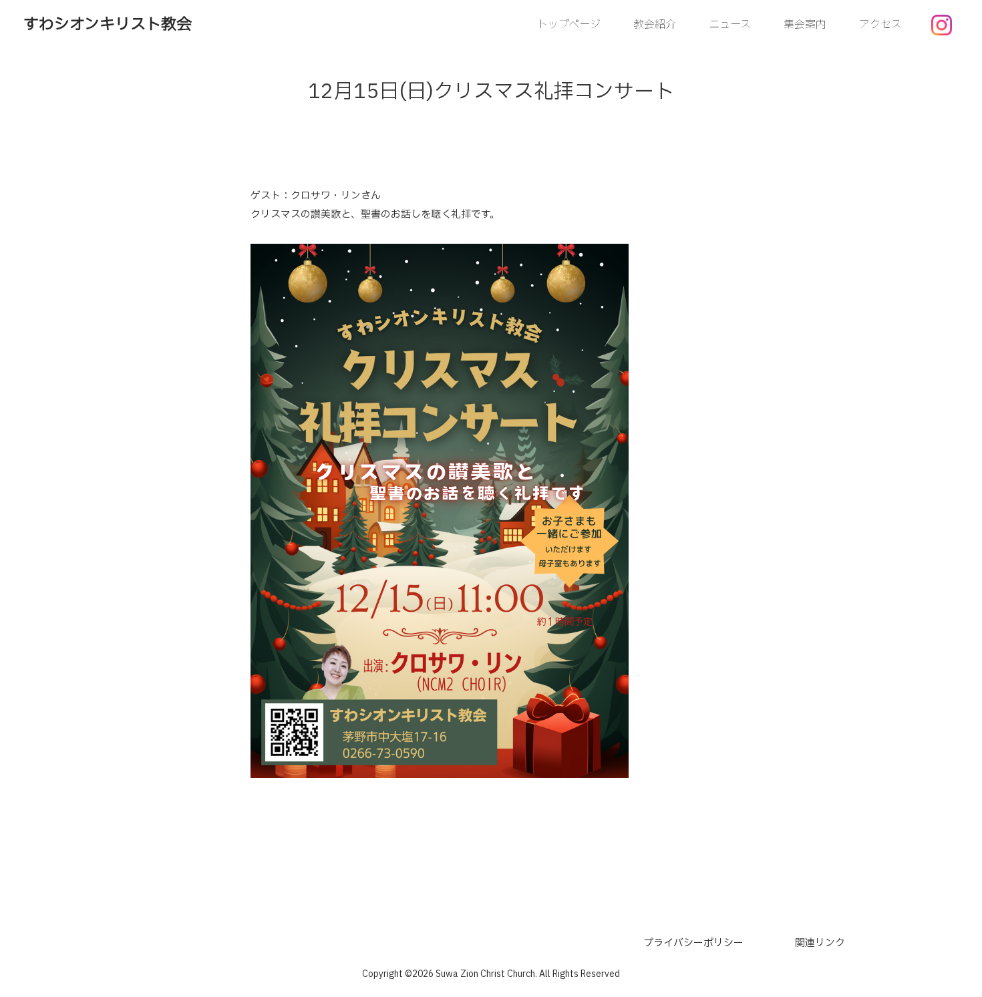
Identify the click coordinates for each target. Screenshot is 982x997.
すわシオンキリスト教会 (107, 24)
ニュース (730, 25)
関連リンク (820, 943)
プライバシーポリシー (693, 943)
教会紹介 (654, 25)
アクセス (880, 25)
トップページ (569, 25)
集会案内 (805, 25)
